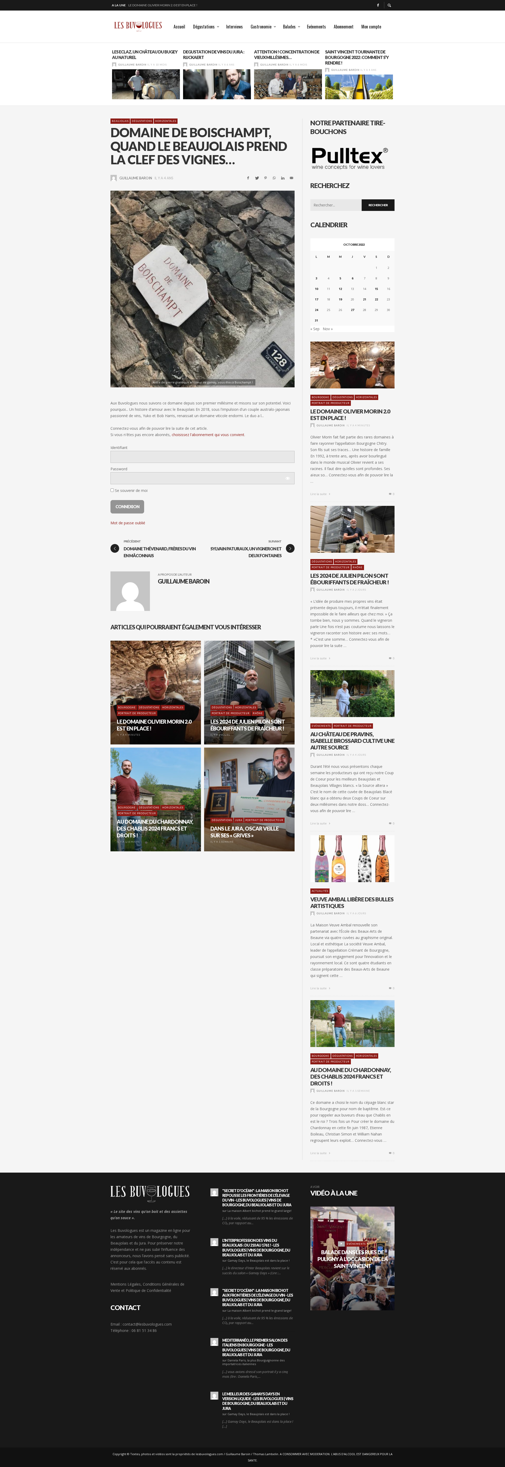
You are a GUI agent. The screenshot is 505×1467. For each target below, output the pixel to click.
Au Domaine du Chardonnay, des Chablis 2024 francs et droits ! (350, 1076)
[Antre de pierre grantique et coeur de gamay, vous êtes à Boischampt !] (202, 289)
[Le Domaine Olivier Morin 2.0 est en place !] (344, 365)
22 (376, 299)
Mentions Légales (125, 1284)
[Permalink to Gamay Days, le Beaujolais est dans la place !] (214, 1242)
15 (376, 289)
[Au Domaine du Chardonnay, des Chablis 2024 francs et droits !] (344, 1023)
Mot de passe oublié (127, 522)
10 (316, 289)
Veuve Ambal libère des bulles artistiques (351, 902)
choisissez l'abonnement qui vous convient (208, 434)
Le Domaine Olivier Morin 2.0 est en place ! (350, 414)
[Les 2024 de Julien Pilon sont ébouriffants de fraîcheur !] (344, 529)
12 (340, 289)
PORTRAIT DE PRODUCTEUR (331, 403)
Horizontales (165, 121)
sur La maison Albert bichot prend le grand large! (256, 1211)
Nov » (328, 328)
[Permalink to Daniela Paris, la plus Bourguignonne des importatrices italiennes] (214, 1342)
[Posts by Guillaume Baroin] (114, 64)
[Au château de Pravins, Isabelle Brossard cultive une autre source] (344, 693)
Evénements (321, 725)
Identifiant (119, 447)
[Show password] (287, 478)
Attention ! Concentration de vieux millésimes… (286, 54)
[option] (145, 74)
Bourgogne (320, 397)
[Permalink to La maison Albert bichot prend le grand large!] (214, 1192)
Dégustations (142, 121)
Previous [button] (106, 76)
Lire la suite (318, 494)
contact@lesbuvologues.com (147, 1324)
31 (316, 320)
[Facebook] (378, 5)
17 (316, 299)
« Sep (315, 328)
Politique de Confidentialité (148, 1290)
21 (364, 299)
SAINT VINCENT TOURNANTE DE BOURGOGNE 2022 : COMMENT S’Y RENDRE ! (357, 57)
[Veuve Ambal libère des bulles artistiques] (344, 859)
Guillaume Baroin (132, 64)
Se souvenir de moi (131, 490)
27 (352, 310)
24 (316, 310)
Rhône (358, 567)
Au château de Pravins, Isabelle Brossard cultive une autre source (352, 740)
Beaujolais (120, 121)
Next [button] (398, 76)
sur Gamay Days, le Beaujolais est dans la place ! (256, 1260)
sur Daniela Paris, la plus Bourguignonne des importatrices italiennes (253, 1362)
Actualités (320, 891)
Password (118, 468)
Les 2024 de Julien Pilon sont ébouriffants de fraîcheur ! (175, 5)
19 (340, 299)
